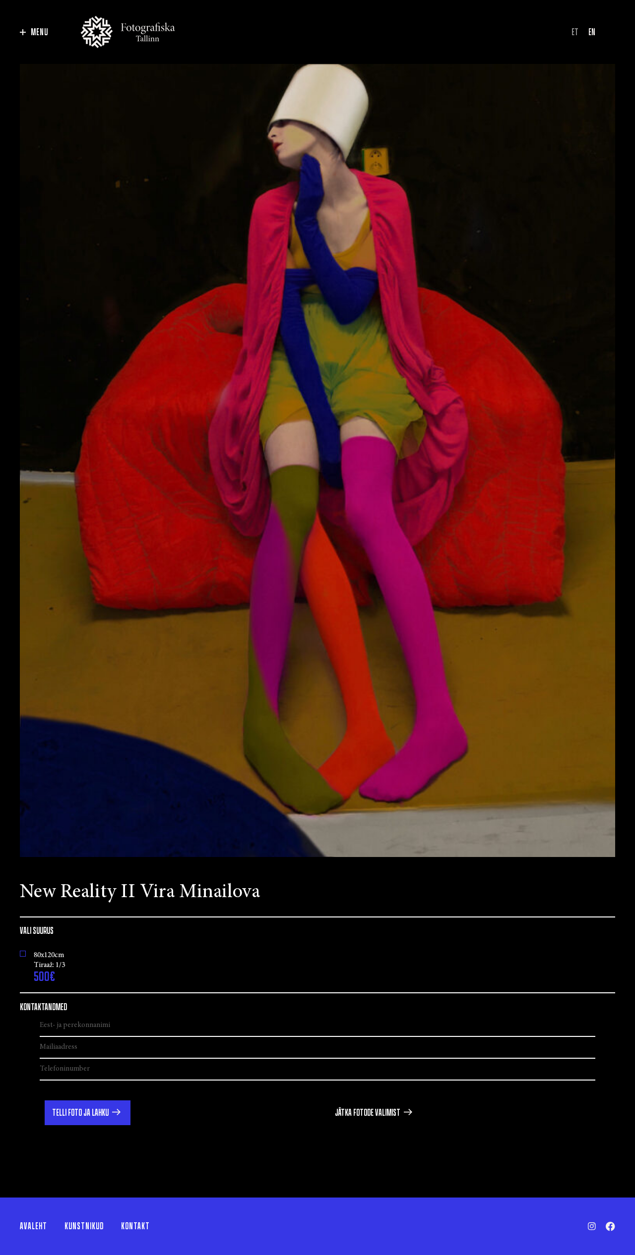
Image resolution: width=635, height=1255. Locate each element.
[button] (87, 1112)
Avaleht (33, 1226)
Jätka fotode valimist (367, 1113)
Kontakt (135, 1226)
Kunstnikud (84, 1226)
